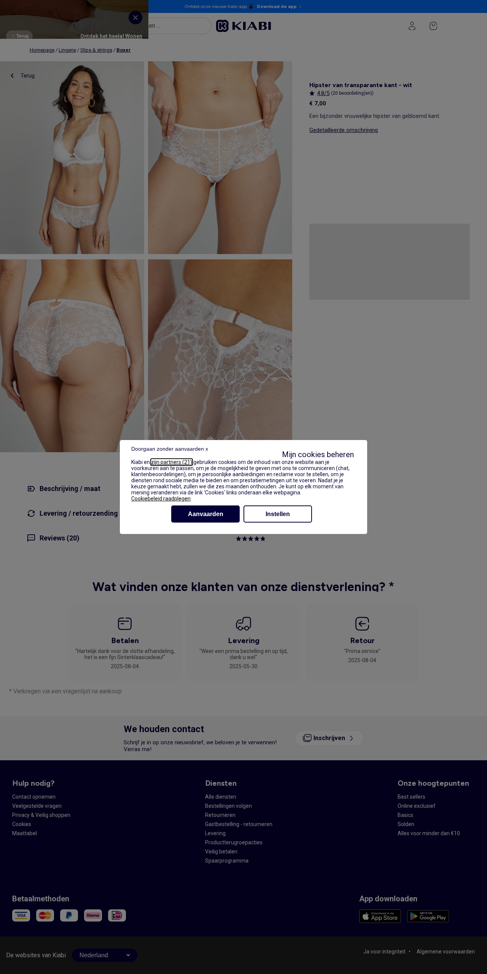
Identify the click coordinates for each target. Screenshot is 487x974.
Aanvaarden (205, 514)
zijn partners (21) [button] (171, 462)
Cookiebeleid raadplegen (161, 499)
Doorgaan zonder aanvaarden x (169, 449)
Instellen (278, 514)
